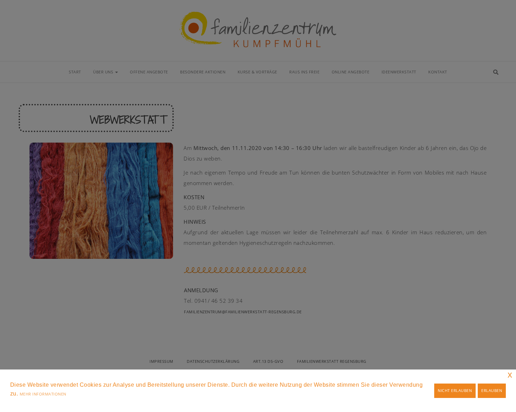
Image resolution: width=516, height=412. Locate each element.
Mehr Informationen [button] (43, 394)
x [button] (510, 374)
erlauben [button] (491, 390)
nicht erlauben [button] (455, 390)
